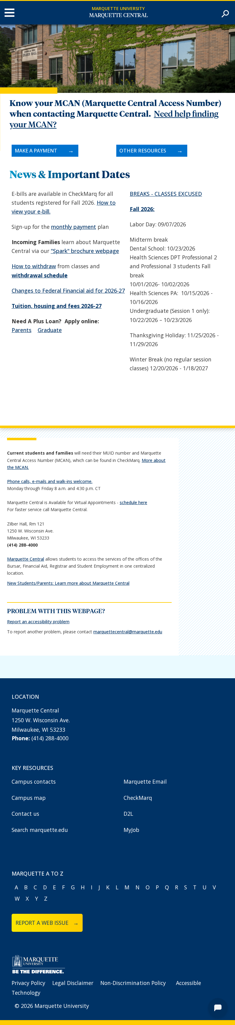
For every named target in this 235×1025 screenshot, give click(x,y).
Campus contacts (34, 781)
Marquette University (118, 8)
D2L (128, 813)
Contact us (25, 813)
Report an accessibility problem (38, 621)
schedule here (133, 502)
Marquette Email (145, 781)
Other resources (142, 150)
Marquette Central (118, 15)
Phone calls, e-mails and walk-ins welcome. (49, 481)
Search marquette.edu (40, 829)
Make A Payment (36, 150)
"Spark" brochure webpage (85, 250)
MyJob (131, 829)
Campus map (29, 797)
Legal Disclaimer (72, 983)
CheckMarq (138, 797)
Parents (22, 330)
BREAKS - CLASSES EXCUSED (166, 193)
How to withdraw (34, 266)
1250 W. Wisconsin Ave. (41, 720)
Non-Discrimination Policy (133, 983)
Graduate (50, 330)
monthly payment (73, 226)
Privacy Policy (28, 983)
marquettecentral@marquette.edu (127, 632)
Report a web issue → (47, 922)
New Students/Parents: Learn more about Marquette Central (68, 583)
